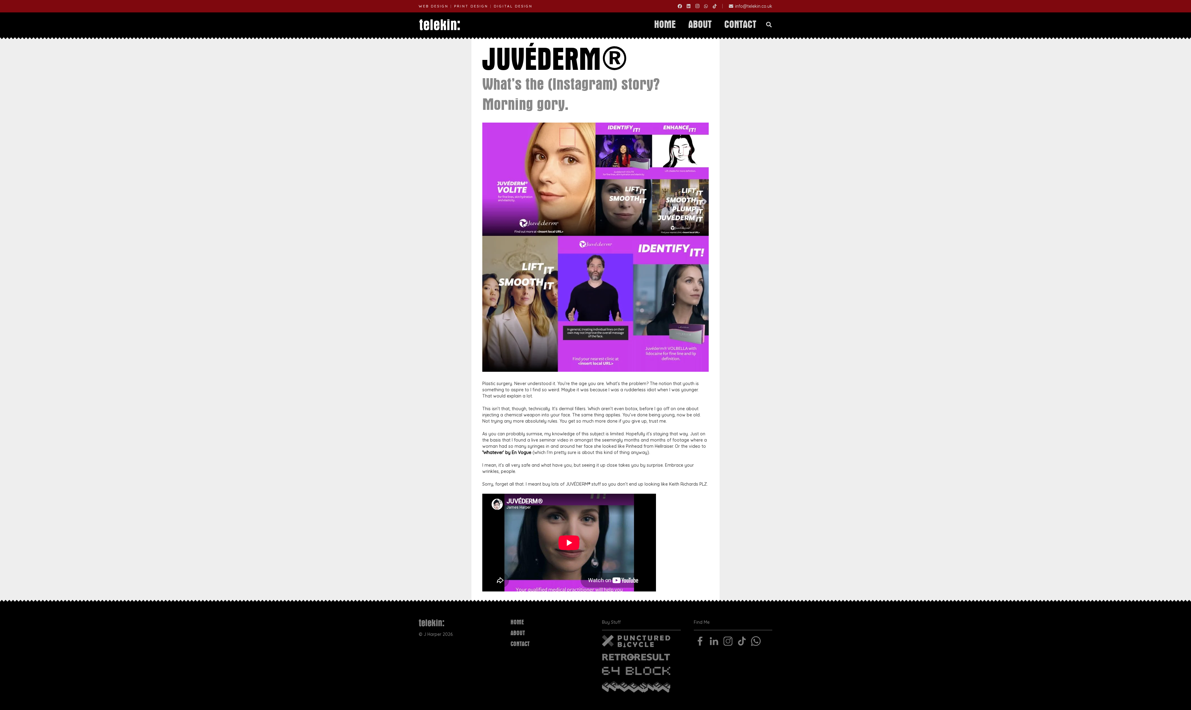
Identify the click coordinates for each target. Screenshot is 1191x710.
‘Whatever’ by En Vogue (506, 452)
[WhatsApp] (706, 6)
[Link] (440, 25)
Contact (520, 644)
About (518, 633)
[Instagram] (697, 6)
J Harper (432, 634)
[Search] (769, 25)
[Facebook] (680, 6)
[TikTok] (714, 6)
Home (517, 622)
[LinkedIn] (688, 6)
